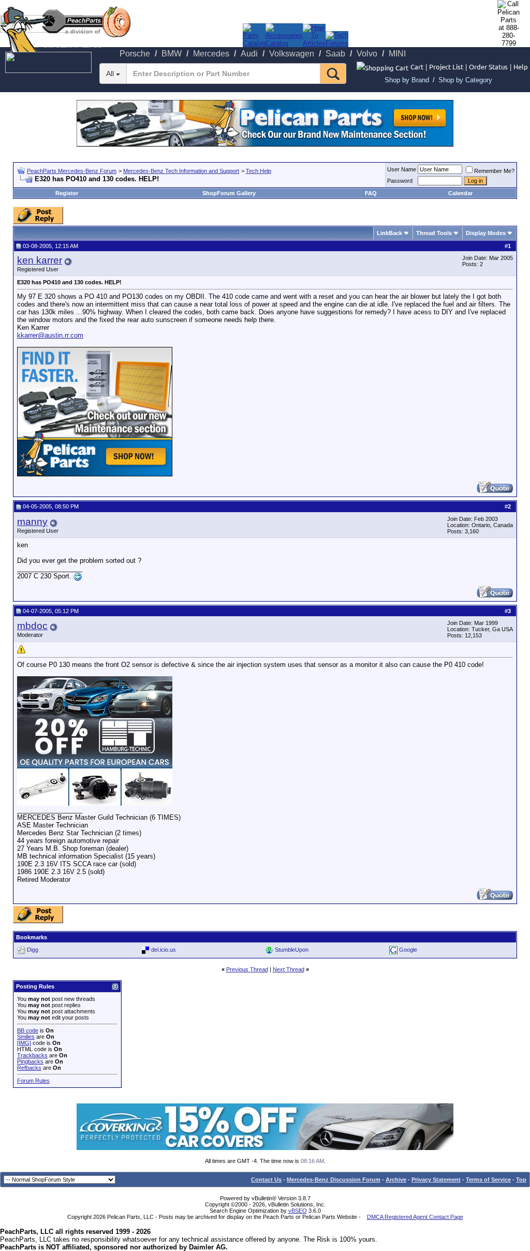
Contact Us (266, 1179)
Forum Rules (33, 1081)
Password (400, 181)
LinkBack (389, 233)
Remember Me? (494, 171)
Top (521, 1179)
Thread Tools (434, 233)
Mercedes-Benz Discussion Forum (333, 1179)
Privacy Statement (436, 1179)
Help (520, 66)
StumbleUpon (291, 950)
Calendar (460, 193)
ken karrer (39, 260)
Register (66, 193)
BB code (27, 1030)
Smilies (26, 1037)
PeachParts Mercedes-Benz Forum (71, 171)
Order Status (488, 66)
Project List (446, 66)
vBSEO (297, 1211)
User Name (401, 169)
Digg (32, 950)
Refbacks (29, 1068)
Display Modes (486, 233)
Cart (416, 66)
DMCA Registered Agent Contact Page (415, 1217)
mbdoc (32, 625)
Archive (396, 1179)
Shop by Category (465, 80)
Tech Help (258, 171)
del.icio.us (163, 950)
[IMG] (24, 1043)
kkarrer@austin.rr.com (50, 335)
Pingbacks (30, 1061)
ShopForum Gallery (229, 193)
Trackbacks (32, 1055)
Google (408, 950)
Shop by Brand (407, 80)
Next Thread (288, 969)
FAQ (371, 193)
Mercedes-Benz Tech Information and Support (181, 171)
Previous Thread (247, 969)
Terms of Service (488, 1179)
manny (32, 521)
